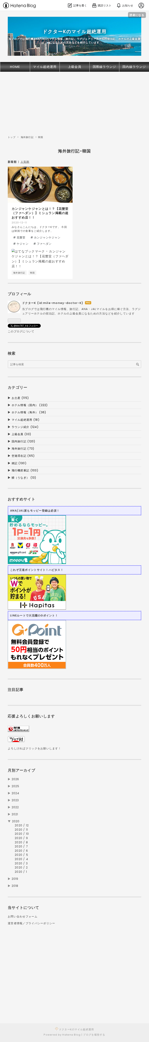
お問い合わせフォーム (22, 916)
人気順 (25, 162)
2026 (15, 779)
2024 (15, 793)
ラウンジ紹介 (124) (25, 427)
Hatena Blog (71, 1034)
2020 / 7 (21, 846)
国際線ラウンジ (104, 67)
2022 (15, 807)
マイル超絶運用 (44, 67)
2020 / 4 (21, 859)
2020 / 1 (21, 872)
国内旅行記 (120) (24, 441)
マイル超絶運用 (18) (26, 420)
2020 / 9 (21, 838)
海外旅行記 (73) (23, 449)
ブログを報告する (94, 1034)
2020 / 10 (22, 834)
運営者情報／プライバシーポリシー (31, 923)
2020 (16, 821)
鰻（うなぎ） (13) (24, 478)
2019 (15, 879)
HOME (15, 67)
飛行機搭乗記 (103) (25, 470)
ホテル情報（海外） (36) (29, 412)
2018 (15, 886)
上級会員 (74, 67)
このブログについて (21, 331)
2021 (15, 814)
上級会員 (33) (21, 434)
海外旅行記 (27, 137)
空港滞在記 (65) (23, 456)
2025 (15, 786)
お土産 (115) (20, 398)
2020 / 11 (21, 830)
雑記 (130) (19, 463)
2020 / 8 (21, 842)
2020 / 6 (21, 851)
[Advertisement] (74, 105)
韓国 (32, 272)
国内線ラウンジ (134, 67)
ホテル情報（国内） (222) (30, 405)
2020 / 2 (21, 867)
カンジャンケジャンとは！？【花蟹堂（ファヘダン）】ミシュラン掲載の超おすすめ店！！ (40, 213)
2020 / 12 (22, 825)
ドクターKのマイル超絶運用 (74, 31)
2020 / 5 (21, 855)
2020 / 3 (21, 863)
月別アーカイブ (21, 770)
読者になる (137, 15)
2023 (15, 800)
